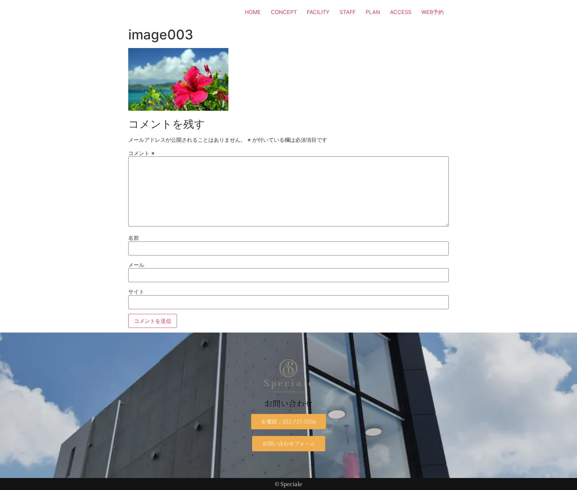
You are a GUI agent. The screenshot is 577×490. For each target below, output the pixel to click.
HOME (253, 12)
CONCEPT (284, 12)
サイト (136, 291)
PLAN (373, 12)
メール (136, 265)
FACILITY (318, 12)
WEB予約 (432, 12)
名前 (133, 237)
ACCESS (400, 12)
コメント (141, 153)
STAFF (348, 12)
